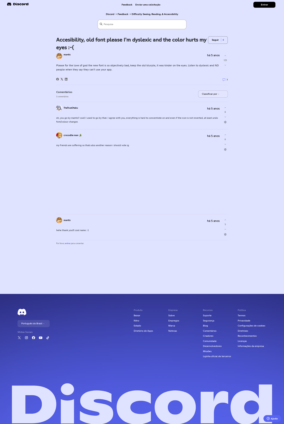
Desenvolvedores (212, 346)
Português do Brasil (32, 323)
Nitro (136, 321)
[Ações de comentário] (225, 122)
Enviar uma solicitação (147, 5)
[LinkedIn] (66, 79)
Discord (110, 14)
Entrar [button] (264, 5)
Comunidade (210, 341)
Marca (171, 326)
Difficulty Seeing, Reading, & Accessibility (155, 14)
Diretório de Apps (143, 331)
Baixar (137, 315)
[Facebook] (57, 79)
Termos (241, 315)
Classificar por (210, 94)
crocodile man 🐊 (73, 135)
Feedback (127, 5)
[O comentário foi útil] (225, 107)
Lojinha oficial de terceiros (217, 356)
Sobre (171, 315)
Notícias (172, 331)
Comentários (209, 331)
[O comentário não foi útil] (225, 117)
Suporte (207, 315)
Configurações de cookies (251, 326)
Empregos (173, 321)
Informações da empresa (251, 346)
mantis (67, 55)
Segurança (208, 321)
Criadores (208, 336)
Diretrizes (243, 331)
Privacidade (244, 321)
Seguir (215, 40)
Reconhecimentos (247, 336)
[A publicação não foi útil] (225, 65)
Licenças (242, 341)
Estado (137, 326)
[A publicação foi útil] (225, 55)
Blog (205, 326)
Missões (207, 351)
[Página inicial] (17, 5)
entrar (67, 243)
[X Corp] (61, 79)
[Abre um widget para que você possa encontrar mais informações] (272, 419)
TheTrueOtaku (71, 108)
